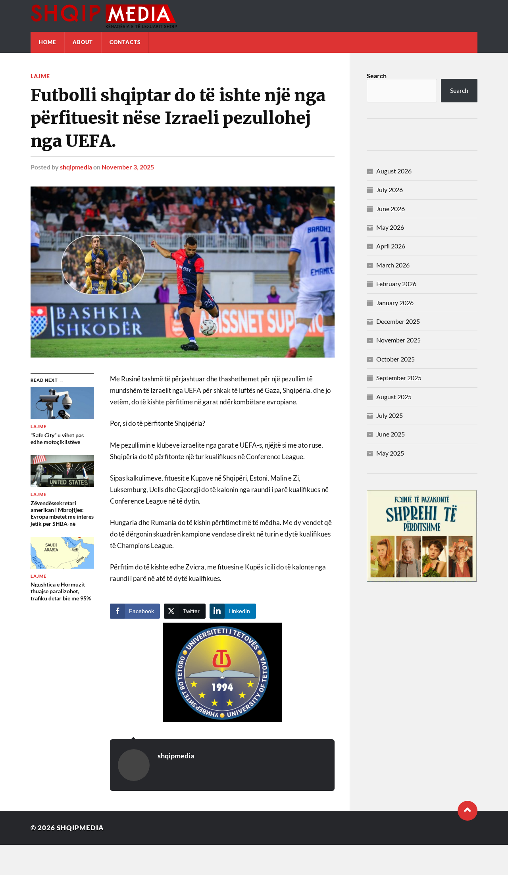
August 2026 (394, 171)
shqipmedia (76, 167)
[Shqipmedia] (254, 16)
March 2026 (393, 265)
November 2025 (398, 340)
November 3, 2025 (128, 167)
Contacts (125, 42)
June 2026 (390, 208)
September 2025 (398, 377)
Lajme (40, 76)
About (83, 42)
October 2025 (395, 359)
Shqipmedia (80, 827)
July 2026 (389, 189)
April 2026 (390, 246)
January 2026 (395, 302)
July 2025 (389, 415)
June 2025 (390, 434)
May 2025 (390, 453)
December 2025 (398, 321)
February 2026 (396, 283)
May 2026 (390, 227)
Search (377, 75)
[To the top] (467, 811)
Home (47, 42)
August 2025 (394, 396)
